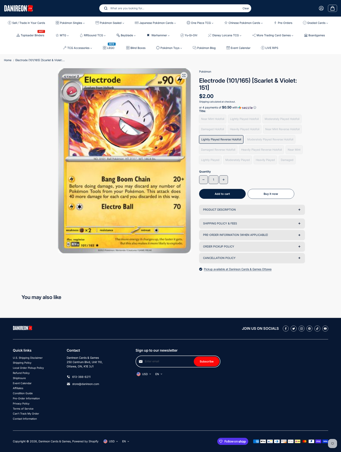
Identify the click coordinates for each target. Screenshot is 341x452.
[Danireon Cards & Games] (19, 8)
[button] (252, 107)
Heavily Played (265, 160)
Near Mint (294, 149)
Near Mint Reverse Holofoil (282, 129)
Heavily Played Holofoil (244, 129)
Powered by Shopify (85, 441)
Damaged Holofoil (212, 129)
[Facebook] (286, 329)
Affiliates (18, 388)
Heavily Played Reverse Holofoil (261, 149)
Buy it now (271, 193)
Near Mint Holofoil (212, 118)
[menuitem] (27, 23)
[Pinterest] (309, 329)
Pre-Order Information (26, 398)
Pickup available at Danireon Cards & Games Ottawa (238, 269)
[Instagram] (301, 329)
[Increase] (223, 179)
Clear (246, 8)
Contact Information (25, 418)
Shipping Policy (22, 362)
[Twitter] (294, 329)
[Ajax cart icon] (332, 8)
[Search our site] (105, 8)
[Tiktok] (317, 329)
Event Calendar (22, 383)
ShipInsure (19, 378)
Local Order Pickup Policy (28, 367)
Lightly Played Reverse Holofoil (221, 139)
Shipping (204, 101)
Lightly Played (210, 160)
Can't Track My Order (26, 413)
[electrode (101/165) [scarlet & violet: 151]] (184, 75)
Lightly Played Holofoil (244, 118)
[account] (321, 8)
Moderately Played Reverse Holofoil (270, 139)
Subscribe (207, 361)
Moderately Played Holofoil (282, 118)
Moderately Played (237, 160)
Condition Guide (23, 393)
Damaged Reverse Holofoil (218, 149)
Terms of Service (23, 408)
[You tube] (325, 329)
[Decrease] (203, 179)
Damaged (287, 160)
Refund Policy (21, 372)
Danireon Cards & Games (54, 441)
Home (7, 60)
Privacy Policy (21, 403)
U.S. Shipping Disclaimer (28, 357)
